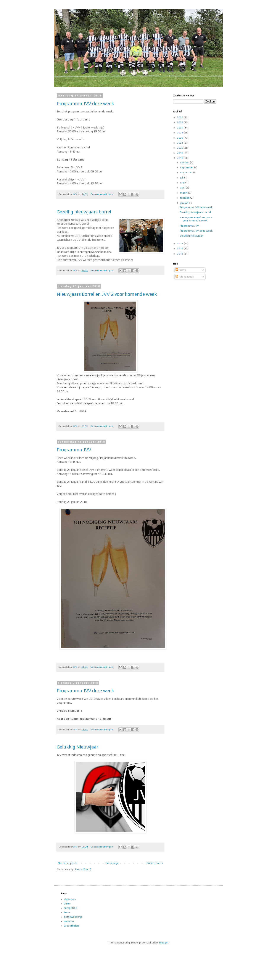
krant (67, 912)
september (187, 167)
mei (182, 182)
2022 (180, 137)
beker (67, 903)
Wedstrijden (71, 925)
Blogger (163, 942)
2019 (180, 152)
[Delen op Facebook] (133, 194)
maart (184, 192)
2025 (180, 122)
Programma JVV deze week (85, 103)
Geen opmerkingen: (102, 194)
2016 (180, 248)
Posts (182, 269)
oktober (185, 162)
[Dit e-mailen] (120, 194)
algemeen (70, 899)
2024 (180, 127)
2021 (180, 142)
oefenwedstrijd (73, 916)
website (69, 921)
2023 (180, 132)
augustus (186, 172)
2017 (180, 243)
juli (182, 177)
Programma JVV (74, 449)
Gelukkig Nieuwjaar (77, 747)
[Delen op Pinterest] (137, 194)
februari (185, 197)
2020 (180, 147)
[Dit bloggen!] (124, 194)
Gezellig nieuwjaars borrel (84, 211)
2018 (180, 157)
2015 (180, 253)
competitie (70, 907)
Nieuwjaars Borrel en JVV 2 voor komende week (107, 294)
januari (184, 203)
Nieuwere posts (67, 863)
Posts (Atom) (83, 869)
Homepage (112, 863)
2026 (180, 117)
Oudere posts (155, 863)
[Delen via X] (129, 194)
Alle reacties (186, 276)
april (183, 187)
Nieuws (57, 14)
